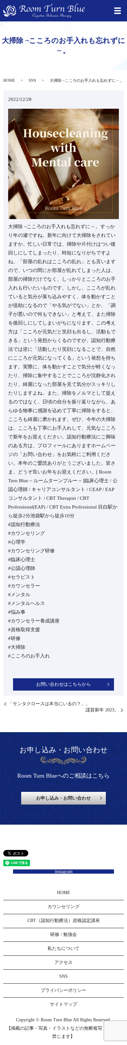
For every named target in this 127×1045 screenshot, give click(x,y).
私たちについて (63, 948)
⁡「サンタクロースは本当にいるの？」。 (49, 703)
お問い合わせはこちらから (63, 684)
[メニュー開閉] (117, 10)
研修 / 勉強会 (63, 934)
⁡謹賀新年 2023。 (102, 709)
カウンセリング (63, 906)
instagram (64, 871)
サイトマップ (63, 1004)
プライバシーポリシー (63, 990)
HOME (9, 80)
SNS (32, 80)
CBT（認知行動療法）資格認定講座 (63, 920)
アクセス (63, 962)
